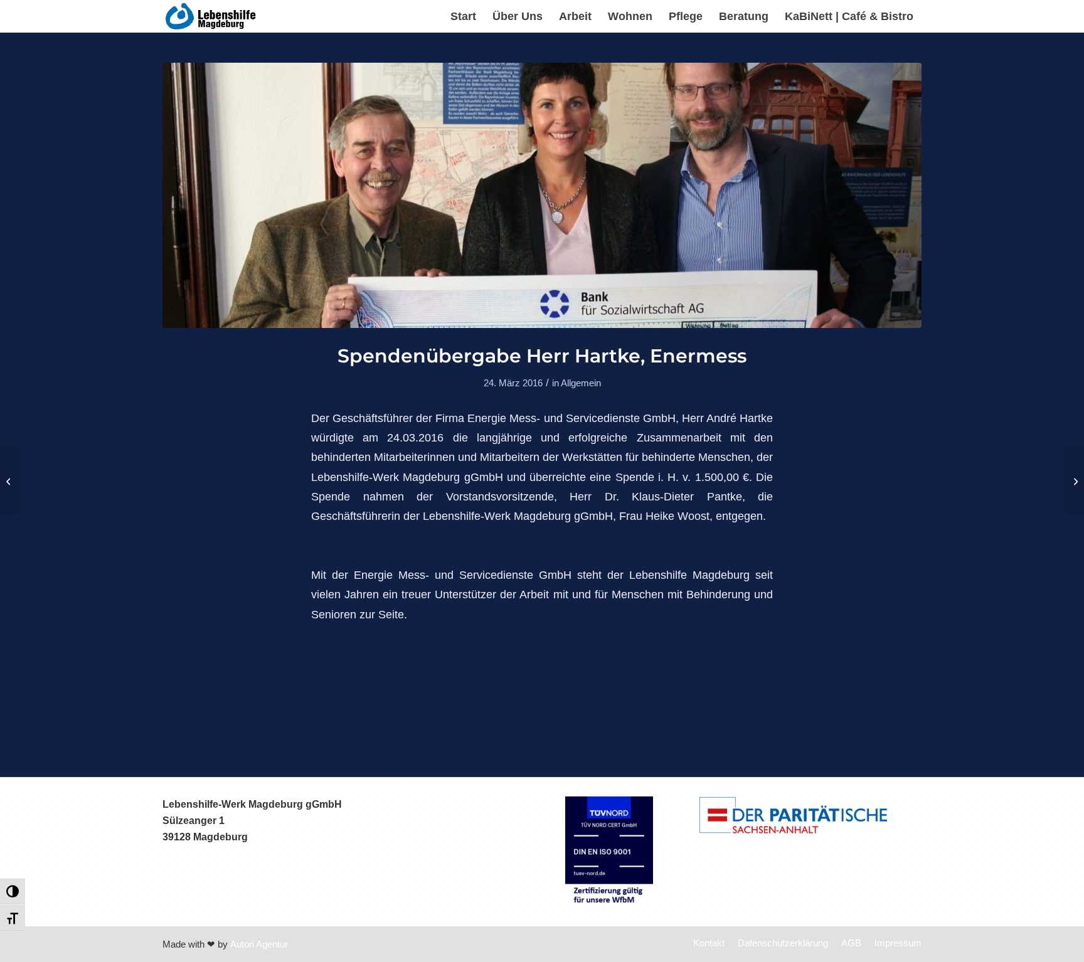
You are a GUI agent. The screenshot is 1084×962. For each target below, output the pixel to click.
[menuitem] (463, 16)
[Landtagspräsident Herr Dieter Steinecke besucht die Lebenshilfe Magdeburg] (9, 481)
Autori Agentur (259, 944)
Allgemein (581, 383)
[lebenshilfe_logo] (211, 16)
